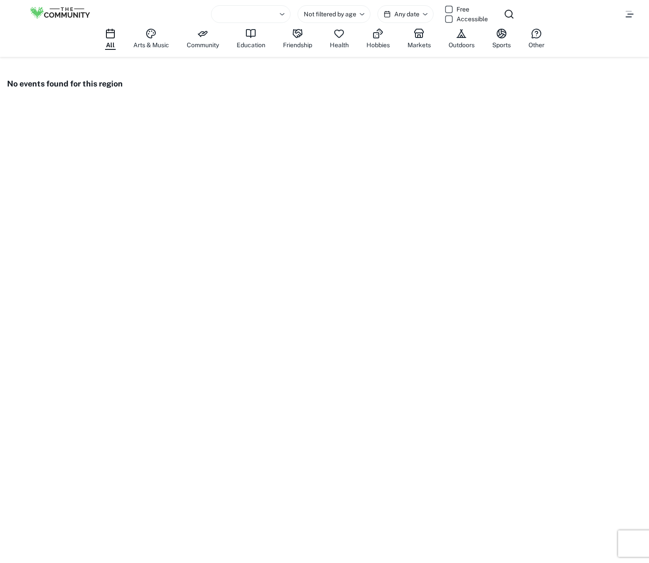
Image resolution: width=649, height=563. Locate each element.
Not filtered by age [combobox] (330, 14)
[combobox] (251, 14)
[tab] (110, 39)
